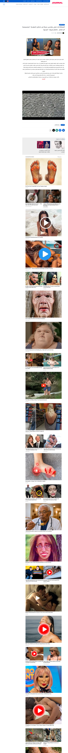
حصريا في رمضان (19, 4)
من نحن (28, 1)
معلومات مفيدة (40, 4)
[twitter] (6, 1)
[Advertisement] (34, 15)
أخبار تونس (30, 4)
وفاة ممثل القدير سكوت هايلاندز (59, 151)
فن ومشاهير (46, 4)
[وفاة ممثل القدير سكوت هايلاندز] (58, 144)
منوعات (34, 4)
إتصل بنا (24, 1)
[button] (60, 130)
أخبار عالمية (25, 4)
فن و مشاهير (62, 24)
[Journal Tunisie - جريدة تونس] (58, 3)
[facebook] (4, 1)
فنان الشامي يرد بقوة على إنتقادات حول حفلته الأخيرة (44, 151)
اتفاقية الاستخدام (46, 1)
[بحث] (4, 4)
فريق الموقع (33, 1)
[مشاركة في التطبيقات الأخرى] (50, 130)
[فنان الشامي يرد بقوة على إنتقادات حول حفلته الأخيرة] (43, 144)
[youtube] (8, 1)
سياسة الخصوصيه (39, 1)
